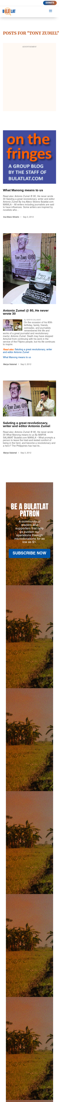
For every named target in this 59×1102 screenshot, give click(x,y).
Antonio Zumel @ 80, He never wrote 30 (29, 300)
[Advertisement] (29, 79)
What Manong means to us (29, 174)
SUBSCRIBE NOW (29, 553)
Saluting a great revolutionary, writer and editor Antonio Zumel (29, 418)
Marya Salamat (10, 364)
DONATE (50, 3)
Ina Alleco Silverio (11, 217)
